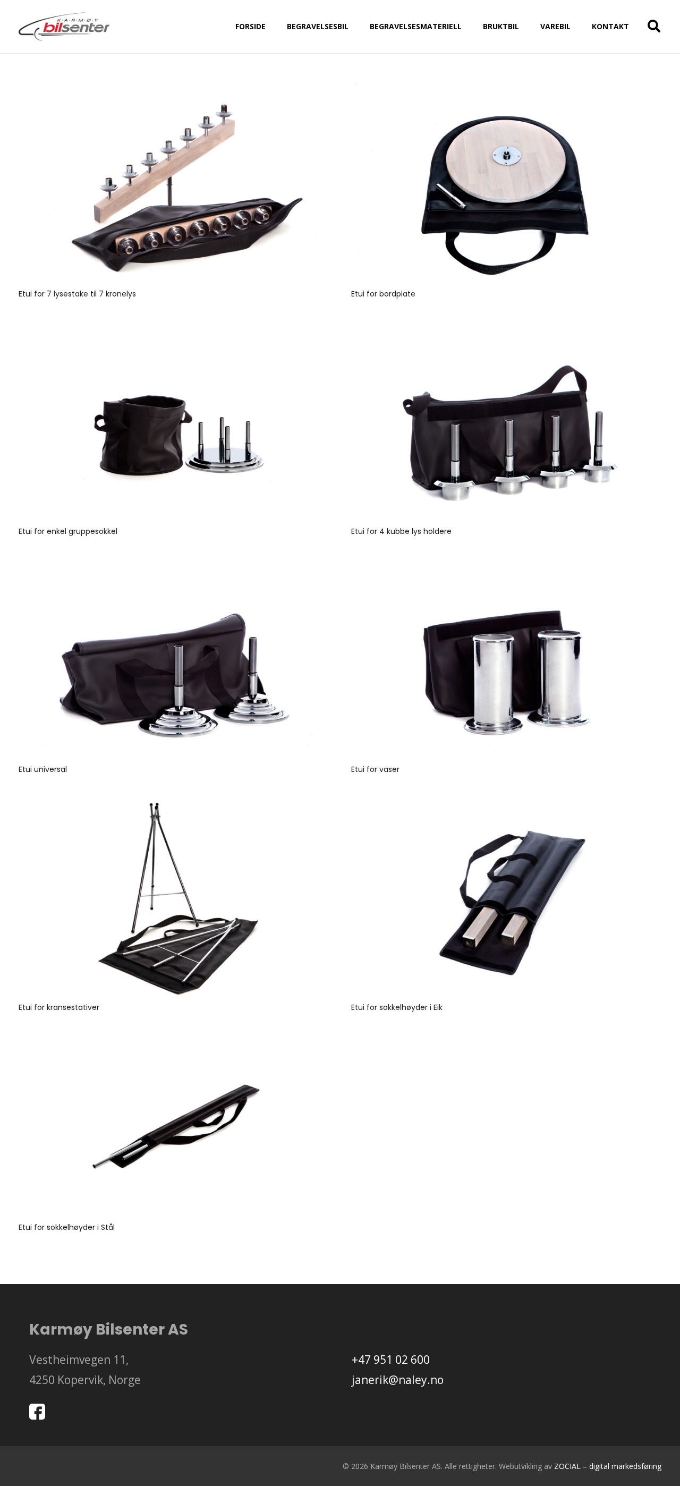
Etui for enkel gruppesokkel (68, 531)
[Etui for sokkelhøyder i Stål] (174, 1041)
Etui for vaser (375, 769)
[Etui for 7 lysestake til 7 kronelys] (174, 89)
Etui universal (43, 769)
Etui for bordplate (383, 293)
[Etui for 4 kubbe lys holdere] (506, 327)
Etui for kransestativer (59, 1007)
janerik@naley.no (398, 1379)
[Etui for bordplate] (506, 89)
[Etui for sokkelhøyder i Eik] (506, 803)
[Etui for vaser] (506, 565)
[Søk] (654, 26)
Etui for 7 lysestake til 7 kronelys (77, 293)
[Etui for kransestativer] (174, 803)
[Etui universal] (174, 565)
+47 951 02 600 (391, 1359)
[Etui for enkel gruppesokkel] (174, 327)
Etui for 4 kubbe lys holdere (401, 531)
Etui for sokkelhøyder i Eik (397, 1007)
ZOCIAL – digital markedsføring (607, 1466)
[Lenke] (64, 26)
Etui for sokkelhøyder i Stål (67, 1227)
